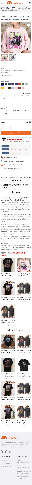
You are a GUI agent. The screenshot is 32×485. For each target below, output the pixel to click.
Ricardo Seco (9, 442)
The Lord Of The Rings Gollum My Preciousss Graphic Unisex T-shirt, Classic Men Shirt (8, 322)
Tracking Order (5, 463)
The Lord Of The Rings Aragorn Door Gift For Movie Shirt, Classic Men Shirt (8, 352)
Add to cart (16, 133)
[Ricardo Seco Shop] (14, 2)
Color (5, 81)
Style (3, 68)
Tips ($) (4, 108)
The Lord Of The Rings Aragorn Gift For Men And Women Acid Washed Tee (24, 375)
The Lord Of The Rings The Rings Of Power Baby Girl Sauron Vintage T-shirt (8, 275)
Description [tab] (16, 180)
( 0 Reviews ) (11, 62)
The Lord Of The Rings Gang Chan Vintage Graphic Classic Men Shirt (8, 298)
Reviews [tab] (16, 192)
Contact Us (4, 461)
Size (2, 93)
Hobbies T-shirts (10, 7)
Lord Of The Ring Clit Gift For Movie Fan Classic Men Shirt (24, 275)
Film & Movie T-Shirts (22, 7)
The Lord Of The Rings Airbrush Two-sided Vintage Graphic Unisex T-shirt (8, 422)
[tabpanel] (16, 223)
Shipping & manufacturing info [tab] (15, 186)
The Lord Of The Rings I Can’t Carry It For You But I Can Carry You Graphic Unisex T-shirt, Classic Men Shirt (24, 352)
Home (2, 7)
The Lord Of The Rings (7, 9)
